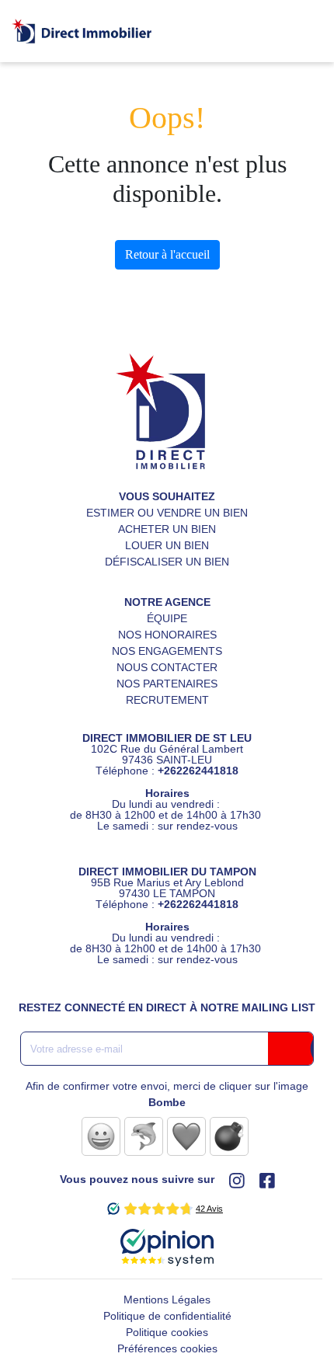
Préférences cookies (167, 1348)
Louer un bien (167, 545)
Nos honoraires (167, 634)
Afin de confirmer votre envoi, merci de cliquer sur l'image (167, 1094)
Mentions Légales (167, 1299)
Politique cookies (167, 1332)
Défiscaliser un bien (167, 561)
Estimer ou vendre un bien (167, 512)
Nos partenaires (167, 683)
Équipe (167, 618)
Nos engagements (167, 651)
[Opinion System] (167, 1241)
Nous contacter (167, 667)
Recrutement (167, 700)
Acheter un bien (167, 529)
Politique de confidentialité (167, 1316)
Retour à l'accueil (167, 254)
